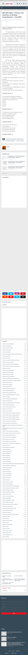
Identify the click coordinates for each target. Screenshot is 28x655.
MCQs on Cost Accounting (14, 382)
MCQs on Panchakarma (14, 475)
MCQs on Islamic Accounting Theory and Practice (14, 433)
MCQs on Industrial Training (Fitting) (14, 421)
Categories (4, 588)
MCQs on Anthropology (14, 350)
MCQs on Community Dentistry (14, 374)
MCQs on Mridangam (14, 453)
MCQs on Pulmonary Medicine (14, 496)
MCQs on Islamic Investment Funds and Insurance (14, 443)
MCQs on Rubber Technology (14, 502)
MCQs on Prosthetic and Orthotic (14, 492)
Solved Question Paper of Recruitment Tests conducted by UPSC (8, 579)
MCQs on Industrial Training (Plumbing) (14, 423)
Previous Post (4, 173)
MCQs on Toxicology (14, 516)
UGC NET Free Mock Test (18, 575)
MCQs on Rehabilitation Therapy (14, 500)
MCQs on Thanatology (14, 512)
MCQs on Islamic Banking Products (14, 435)
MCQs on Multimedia (14, 455)
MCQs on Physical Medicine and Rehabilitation (14, 486)
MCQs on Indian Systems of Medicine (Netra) (14, 417)
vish (8, 146)
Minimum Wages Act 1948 (14, 534)
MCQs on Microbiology (14, 449)
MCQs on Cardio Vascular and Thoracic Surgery (14, 366)
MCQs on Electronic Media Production (14, 392)
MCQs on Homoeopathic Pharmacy (14, 406)
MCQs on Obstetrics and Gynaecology (14, 465)
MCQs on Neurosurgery (14, 461)
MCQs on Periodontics (14, 477)
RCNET (4, 140)
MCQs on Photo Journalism (14, 481)
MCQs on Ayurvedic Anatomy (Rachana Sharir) (14, 360)
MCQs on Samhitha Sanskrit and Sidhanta (14, 504)
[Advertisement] (14, 265)
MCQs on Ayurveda (14, 358)
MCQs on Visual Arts (14, 528)
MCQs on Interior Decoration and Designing (14, 431)
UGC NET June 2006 (20, 140)
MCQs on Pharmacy (14, 479)
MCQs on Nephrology (14, 459)
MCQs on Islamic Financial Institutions (14, 441)
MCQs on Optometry (14, 469)
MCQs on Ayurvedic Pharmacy (14, 362)
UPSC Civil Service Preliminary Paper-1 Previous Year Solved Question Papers (19, 579)
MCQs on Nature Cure (14, 457)
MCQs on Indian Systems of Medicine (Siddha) (14, 419)
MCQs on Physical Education (14, 484)
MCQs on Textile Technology (14, 510)
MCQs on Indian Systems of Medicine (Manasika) (14, 413)
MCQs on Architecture (14, 352)
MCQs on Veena (14, 522)
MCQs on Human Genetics (14, 411)
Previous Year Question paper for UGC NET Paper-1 (12, 19)
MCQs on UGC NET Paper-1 (14, 520)
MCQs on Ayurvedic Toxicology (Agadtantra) (14, 364)
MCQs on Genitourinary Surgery (14, 404)
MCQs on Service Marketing (14, 506)
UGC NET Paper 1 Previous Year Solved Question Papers (8, 583)
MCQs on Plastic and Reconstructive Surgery (14, 488)
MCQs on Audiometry (14, 356)
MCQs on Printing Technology (14, 490)
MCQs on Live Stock (14, 445)
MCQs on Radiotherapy (14, 498)
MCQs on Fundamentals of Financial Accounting (14, 402)
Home (9, 650)
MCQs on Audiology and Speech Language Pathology (14, 354)
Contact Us (18, 650)
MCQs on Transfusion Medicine (14, 343)
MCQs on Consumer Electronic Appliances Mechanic (14, 380)
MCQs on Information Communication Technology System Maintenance (14, 429)
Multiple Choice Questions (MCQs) (6, 576)
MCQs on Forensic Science (14, 400)
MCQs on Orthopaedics (14, 471)
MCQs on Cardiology (14, 368)
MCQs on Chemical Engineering (14, 370)
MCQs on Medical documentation (14, 447)
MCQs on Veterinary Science (14, 524)
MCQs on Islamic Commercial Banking (14, 437)
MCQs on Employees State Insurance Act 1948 (14, 394)
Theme (10, 653)
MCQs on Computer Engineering (14, 376)
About (13, 650)
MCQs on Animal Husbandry (14, 348)
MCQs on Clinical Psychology (14, 372)
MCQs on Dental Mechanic (14, 386)
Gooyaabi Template (20, 653)
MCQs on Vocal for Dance (14, 530)
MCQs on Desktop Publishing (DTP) (14, 388)
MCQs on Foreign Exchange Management (14, 398)
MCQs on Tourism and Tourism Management (14, 514)
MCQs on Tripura (14, 518)
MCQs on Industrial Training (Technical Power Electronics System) (14, 426)
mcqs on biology (14, 536)
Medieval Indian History (14, 532)
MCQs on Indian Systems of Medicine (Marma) (14, 415)
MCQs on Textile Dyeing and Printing (14, 508)
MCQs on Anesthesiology (14, 345)
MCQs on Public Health (14, 494)
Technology (14, 590)
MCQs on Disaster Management (14, 390)
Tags (9, 588)
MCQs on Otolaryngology (14, 473)
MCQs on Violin (14, 526)
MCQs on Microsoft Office (14, 451)
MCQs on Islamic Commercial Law (14, 439)
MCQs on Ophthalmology (14, 467)
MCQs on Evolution (14, 396)
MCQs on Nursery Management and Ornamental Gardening (14, 463)
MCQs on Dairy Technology (14, 384)
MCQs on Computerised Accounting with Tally (14, 378)
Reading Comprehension (11, 140)
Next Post (24, 173)
